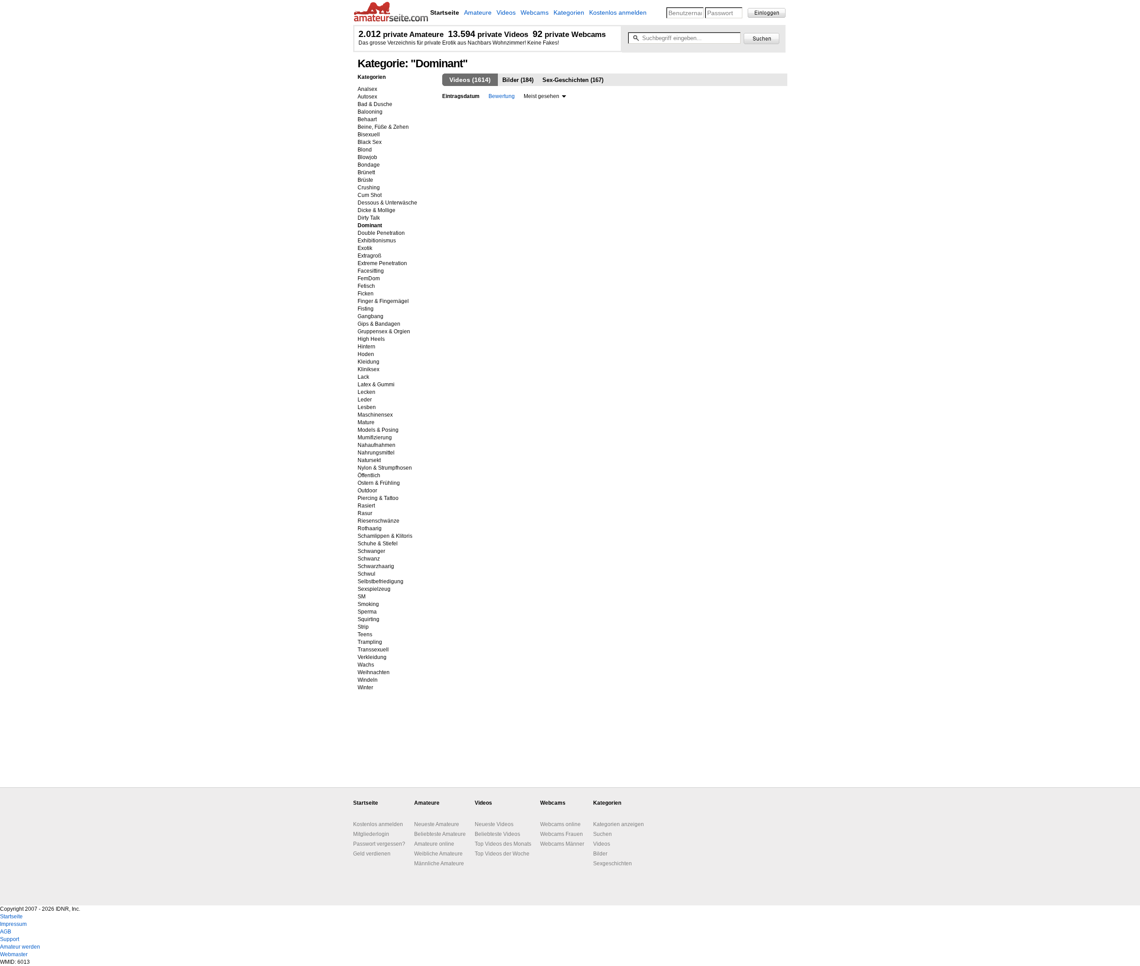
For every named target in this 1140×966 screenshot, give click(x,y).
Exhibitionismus (377, 240)
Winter (365, 687)
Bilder (600, 854)
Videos (506, 12)
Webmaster (14, 954)
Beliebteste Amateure (440, 834)
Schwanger (371, 551)
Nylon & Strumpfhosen (385, 468)
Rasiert (366, 506)
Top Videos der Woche (502, 854)
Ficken (366, 294)
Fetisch (366, 286)
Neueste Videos (494, 824)
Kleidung (368, 362)
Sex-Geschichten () (572, 80)
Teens (365, 634)
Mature (366, 422)
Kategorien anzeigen (618, 824)
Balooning (370, 112)
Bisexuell (369, 134)
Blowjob (367, 157)
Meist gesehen (541, 96)
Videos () (470, 79)
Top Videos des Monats (503, 844)
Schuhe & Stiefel (378, 543)
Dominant (370, 225)
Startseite (11, 916)
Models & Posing (378, 430)
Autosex (367, 97)
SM (362, 597)
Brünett (366, 172)
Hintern (366, 347)
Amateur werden (20, 947)
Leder (365, 400)
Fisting (366, 309)
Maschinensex (375, 415)
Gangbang (370, 316)
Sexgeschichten (612, 863)
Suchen (602, 834)
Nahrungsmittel (376, 453)
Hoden (366, 354)
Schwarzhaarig (376, 566)
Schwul (366, 574)
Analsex (367, 89)
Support (9, 939)
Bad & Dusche (375, 104)
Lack (363, 377)
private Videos (488, 34)
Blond (365, 150)
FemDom (369, 278)
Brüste (365, 180)
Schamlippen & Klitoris (385, 536)
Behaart (367, 119)
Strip (363, 627)
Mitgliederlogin (371, 834)
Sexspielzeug (374, 589)
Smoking (368, 604)
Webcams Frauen (561, 834)
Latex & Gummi (376, 384)
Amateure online (434, 844)
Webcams (535, 12)
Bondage (369, 165)
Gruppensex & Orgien (384, 331)
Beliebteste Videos (497, 834)
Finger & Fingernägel (383, 301)
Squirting (368, 619)
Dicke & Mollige (376, 210)
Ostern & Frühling (379, 483)
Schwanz (369, 559)
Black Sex (370, 142)
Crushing (369, 187)
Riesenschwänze (378, 521)
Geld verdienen (372, 854)
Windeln (368, 680)
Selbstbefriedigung (380, 581)
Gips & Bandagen (379, 324)
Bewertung (502, 96)
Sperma (367, 612)
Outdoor (367, 490)
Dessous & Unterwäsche (387, 203)
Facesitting (371, 271)
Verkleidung (372, 657)
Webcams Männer (562, 844)
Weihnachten (374, 672)
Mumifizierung (375, 437)
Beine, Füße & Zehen (383, 127)
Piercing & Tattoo (378, 498)
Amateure (478, 12)
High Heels (371, 339)
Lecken (366, 392)
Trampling (370, 642)
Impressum (13, 924)
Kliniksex (368, 369)
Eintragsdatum (461, 96)
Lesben (367, 407)
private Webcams (569, 34)
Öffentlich (369, 475)
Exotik (365, 248)
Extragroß (369, 256)
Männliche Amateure (439, 863)
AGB (5, 932)
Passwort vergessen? (379, 844)
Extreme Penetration (382, 263)
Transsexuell (373, 650)
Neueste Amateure (436, 824)
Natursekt (369, 460)
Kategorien (569, 12)
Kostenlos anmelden (618, 12)
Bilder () (517, 80)
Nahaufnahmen (376, 445)
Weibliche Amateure (438, 854)
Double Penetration (381, 233)
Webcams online (560, 824)
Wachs (366, 665)
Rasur (365, 513)
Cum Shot (370, 195)
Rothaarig (370, 528)
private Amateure (401, 34)
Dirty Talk (369, 218)
